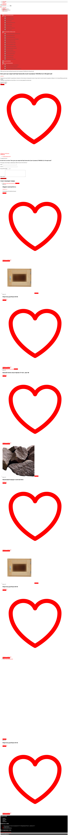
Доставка (4, 1)
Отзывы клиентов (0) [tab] (7, 156)
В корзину (2, 84)
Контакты (4, 3)
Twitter (5, 832)
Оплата (4, 2)
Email (1, 166)
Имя (1, 164)
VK (10, 832)
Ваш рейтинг (2, 168)
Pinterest (8, 832)
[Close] (0, 836)
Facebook (2, 832)
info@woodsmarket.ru (8, 827)
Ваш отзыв (2, 176)
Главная (4, 818)
